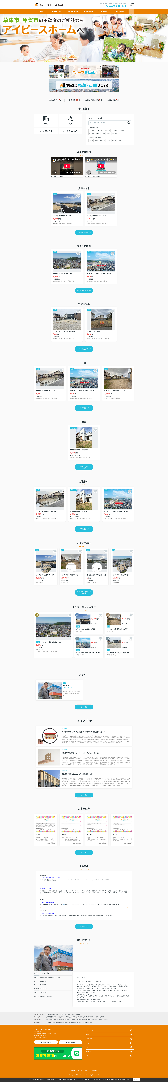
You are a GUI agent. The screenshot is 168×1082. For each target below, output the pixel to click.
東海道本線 (88, 1019)
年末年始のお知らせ (45, 888)
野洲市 (114, 140)
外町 (92, 1017)
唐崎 (91, 1022)
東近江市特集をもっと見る (84, 290)
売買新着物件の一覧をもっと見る (84, 528)
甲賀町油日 (53, 1017)
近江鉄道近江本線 (51, 1019)
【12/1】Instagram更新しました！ (49, 913)
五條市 (119, 140)
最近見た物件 (72, 131)
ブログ (87, 1043)
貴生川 (48, 1022)
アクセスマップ (90, 1047)
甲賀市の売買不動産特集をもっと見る (84, 348)
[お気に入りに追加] (78, 196)
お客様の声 (89, 1038)
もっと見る (84, 707)
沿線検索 (51, 120)
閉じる (136, 1079)
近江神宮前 (59, 1022)
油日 (80, 1022)
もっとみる (84, 852)
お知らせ (88, 1056)
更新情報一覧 (84, 926)
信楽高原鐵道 (80, 1019)
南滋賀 (65, 1022)
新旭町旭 (101, 1017)
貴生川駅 (121, 130)
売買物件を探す (57, 11)
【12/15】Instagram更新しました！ (50, 877)
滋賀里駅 (114, 133)
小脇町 (97, 1017)
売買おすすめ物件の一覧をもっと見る (84, 592)
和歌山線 (105, 1019)
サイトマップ (95, 1070)
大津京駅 (91, 130)
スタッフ (88, 1034)
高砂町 (82, 1017)
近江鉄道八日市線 (97, 1019)
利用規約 (73, 1070)
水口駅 (103, 133)
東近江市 (102, 140)
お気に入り (47, 131)
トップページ (89, 1030)
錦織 (47, 1017)
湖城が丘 (87, 1017)
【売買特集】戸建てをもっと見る (84, 467)
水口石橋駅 (115, 130)
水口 (84, 1022)
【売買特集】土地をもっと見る (84, 408)
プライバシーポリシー (83, 1070)
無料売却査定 (88, 11)
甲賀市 (96, 140)
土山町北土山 (75, 1017)
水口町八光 (67, 1017)
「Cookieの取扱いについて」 (113, 1079)
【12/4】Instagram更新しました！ (49, 902)
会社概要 (104, 11)
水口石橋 (70, 1022)
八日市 (76, 1022)
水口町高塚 (60, 1017)
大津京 (53, 1022)
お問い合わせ (119, 11)
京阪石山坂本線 (71, 1019)
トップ (42, 11)
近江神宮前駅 (99, 130)
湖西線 (64, 1019)
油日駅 (97, 133)
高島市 (108, 140)
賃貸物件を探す (72, 11)
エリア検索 (40, 120)
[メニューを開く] (131, 11)
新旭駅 (108, 133)
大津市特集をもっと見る (84, 232)
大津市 (91, 140)
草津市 (78, 1014)
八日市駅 (91, 133)
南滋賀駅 (107, 130)
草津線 (59, 1019)
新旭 (87, 1022)
